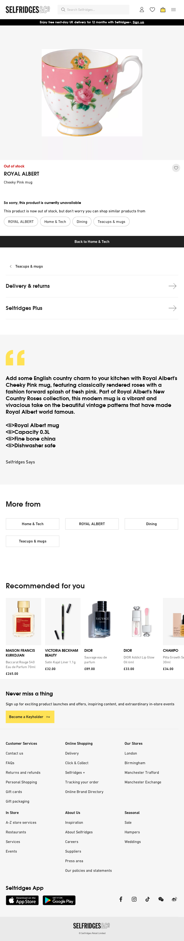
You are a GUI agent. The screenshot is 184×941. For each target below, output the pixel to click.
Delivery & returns (28, 286)
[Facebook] (121, 902)
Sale (128, 822)
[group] (92, 638)
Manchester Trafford (142, 772)
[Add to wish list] (176, 168)
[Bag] (163, 9)
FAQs (10, 763)
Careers (71, 841)
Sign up (138, 22)
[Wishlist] (152, 9)
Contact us (14, 753)
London (131, 753)
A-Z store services (21, 822)
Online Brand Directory (84, 791)
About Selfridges (79, 832)
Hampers (132, 832)
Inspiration (74, 822)
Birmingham (135, 763)
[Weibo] (174, 902)
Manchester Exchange (143, 782)
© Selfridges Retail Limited (92, 933)
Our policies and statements (88, 870)
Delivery (72, 753)
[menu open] (173, 9)
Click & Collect (76, 763)
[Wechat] (161, 902)
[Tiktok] (147, 902)
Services (13, 841)
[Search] (63, 9)
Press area (74, 861)
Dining (151, 524)
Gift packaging (17, 801)
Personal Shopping (21, 782)
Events (11, 851)
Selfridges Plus (24, 308)
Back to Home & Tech (92, 241)
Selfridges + (75, 772)
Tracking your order (82, 782)
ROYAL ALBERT (21, 174)
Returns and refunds (23, 772)
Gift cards (14, 791)
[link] (22, 664)
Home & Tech (33, 524)
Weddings (133, 841)
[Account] (142, 9)
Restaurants (16, 832)
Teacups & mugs (29, 266)
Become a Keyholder (26, 716)
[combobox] (97, 9)
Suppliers (73, 851)
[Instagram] (134, 902)
